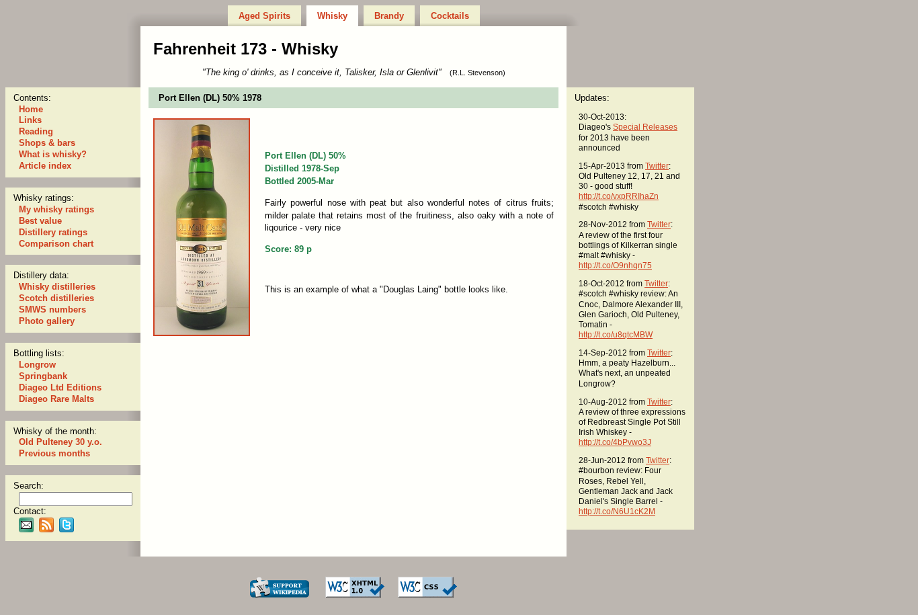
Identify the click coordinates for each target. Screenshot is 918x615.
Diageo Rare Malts (56, 399)
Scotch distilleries (56, 298)
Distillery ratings (53, 232)
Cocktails (450, 16)
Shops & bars (47, 143)
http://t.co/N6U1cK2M (617, 511)
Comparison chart (56, 244)
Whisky (332, 16)
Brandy (389, 16)
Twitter (657, 165)
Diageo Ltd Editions (60, 387)
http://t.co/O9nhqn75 (615, 265)
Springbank (43, 376)
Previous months (54, 453)
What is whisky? (52, 154)
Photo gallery (46, 321)
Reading (36, 131)
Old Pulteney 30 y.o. (60, 442)
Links (30, 120)
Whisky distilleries (57, 287)
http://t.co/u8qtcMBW (616, 334)
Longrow (37, 365)
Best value (40, 221)
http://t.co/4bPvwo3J (615, 442)
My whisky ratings (56, 209)
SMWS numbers (52, 309)
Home (31, 109)
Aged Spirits (264, 16)
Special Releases (645, 126)
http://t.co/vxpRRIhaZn (619, 196)
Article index (45, 166)
